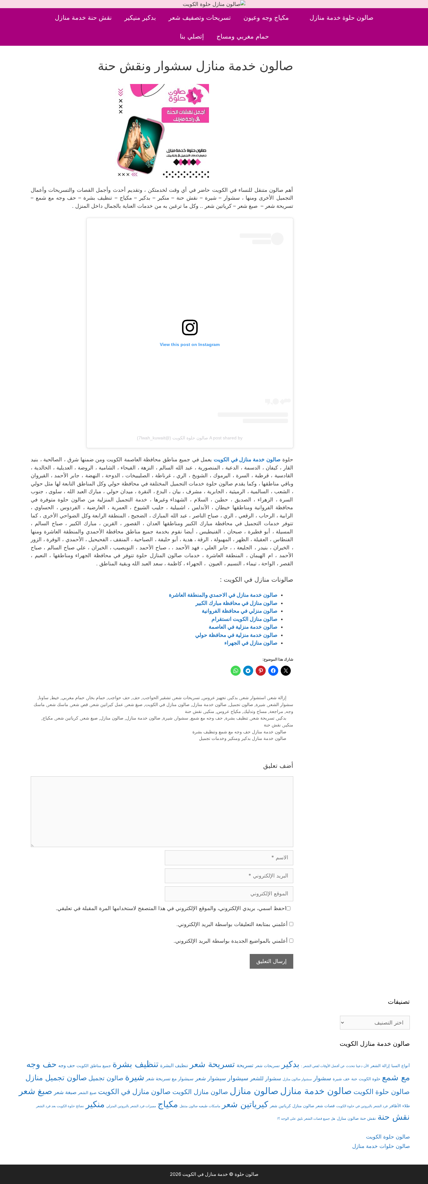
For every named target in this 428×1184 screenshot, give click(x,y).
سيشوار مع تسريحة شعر (170, 1079)
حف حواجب (119, 697)
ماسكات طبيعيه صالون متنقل (200, 1106)
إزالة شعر (277, 697)
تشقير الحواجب (157, 697)
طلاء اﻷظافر (399, 1105)
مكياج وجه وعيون (266, 17)
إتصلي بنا (192, 36)
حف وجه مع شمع (207, 717)
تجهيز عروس (214, 697)
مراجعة (276, 711)
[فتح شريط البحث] (163, 36)
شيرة (260, 704)
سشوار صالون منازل (297, 1079)
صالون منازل (111, 717)
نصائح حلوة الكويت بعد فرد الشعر (60, 1106)
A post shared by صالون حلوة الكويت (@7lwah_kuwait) (190, 437)
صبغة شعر (65, 1092)
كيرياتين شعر (245, 1104)
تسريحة (245, 1065)
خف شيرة (341, 1078)
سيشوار (237, 1078)
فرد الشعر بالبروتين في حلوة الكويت (362, 1106)
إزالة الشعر (380, 1065)
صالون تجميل (241, 704)
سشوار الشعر (280, 704)
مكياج (48, 717)
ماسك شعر (57, 704)
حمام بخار (96, 697)
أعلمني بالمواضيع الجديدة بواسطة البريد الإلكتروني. (231, 941)
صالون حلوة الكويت (381, 1091)
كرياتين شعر (66, 717)
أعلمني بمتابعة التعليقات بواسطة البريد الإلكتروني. (232, 924)
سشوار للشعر (265, 1078)
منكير (209, 711)
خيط (55, 697)
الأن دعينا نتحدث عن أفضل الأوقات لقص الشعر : (335, 1066)
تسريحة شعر (262, 717)
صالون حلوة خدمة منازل (341, 17)
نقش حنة (193, 711)
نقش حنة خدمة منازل (83, 17)
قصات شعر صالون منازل (313, 1105)
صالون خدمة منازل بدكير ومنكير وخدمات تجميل (242, 738)
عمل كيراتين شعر (107, 704)
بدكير (233, 697)
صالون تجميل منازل (56, 1077)
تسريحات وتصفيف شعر (200, 17)
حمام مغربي (73, 697)
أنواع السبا (400, 1065)
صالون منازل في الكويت (167, 704)
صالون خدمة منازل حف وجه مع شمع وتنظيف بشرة (239, 731)
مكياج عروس (229, 711)
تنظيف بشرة (236, 717)
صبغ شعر (134, 704)
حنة (354, 1078)
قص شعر (79, 704)
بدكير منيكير (140, 17)
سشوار (181, 717)
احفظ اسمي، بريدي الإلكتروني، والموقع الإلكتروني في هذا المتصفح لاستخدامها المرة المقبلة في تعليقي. (171, 908)
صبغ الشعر (87, 1092)
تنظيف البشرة (174, 1065)
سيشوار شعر (210, 1078)
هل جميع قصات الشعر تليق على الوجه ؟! (306, 1119)
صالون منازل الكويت (200, 1092)
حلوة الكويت (369, 1078)
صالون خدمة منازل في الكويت (247, 459)
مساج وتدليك (255, 711)
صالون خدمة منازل (209, 704)
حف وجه (66, 1065)
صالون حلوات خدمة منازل (381, 1146)
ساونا (44, 697)
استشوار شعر (253, 697)
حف (136, 697)
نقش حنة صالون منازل (356, 1118)
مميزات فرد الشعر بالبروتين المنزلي (131, 1106)
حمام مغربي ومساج (243, 36)
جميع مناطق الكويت (93, 1065)
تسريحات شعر (186, 697)
